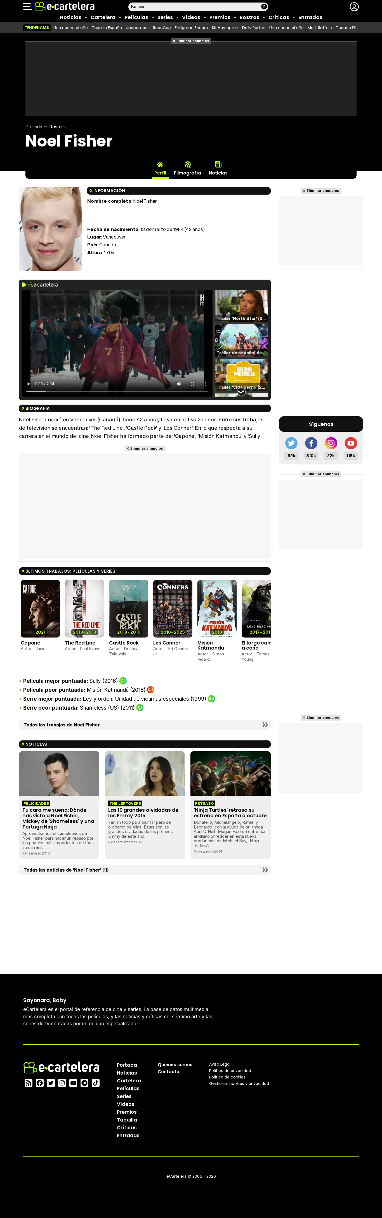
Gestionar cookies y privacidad (239, 1083)
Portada (33, 126)
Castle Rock (124, 642)
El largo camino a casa (261, 645)
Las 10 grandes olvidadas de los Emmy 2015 (143, 813)
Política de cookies (227, 1077)
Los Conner (166, 642)
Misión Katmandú (210, 645)
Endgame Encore (191, 27)
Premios (219, 17)
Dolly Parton (253, 27)
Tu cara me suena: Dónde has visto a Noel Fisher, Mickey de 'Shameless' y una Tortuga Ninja (58, 818)
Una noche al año (70, 27)
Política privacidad (230, 1070)
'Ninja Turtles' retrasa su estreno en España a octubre (230, 813)
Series (165, 17)
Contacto (168, 1072)
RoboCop (162, 27)
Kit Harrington (225, 27)
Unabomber (137, 27)
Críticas (278, 17)
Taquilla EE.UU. (349, 27)
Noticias (70, 17)
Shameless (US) (99, 708)
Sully (95, 681)
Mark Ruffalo (320, 27)
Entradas (310, 17)
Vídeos (191, 17)
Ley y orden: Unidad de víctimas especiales (136, 699)
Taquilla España (107, 27)
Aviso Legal (219, 1064)
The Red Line (80, 642)
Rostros (249, 17)
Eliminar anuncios (192, 41)
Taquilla (127, 1119)
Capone (30, 642)
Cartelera (103, 17)
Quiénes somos (175, 1065)
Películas (136, 17)
